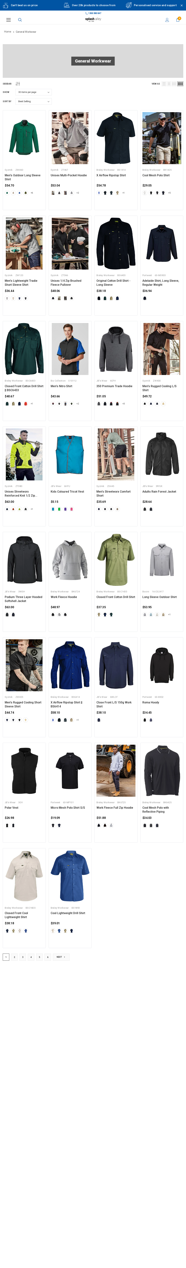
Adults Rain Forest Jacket (159, 491)
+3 (123, 403)
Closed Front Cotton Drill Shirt (115, 597)
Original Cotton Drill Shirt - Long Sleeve (113, 282)
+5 (169, 193)
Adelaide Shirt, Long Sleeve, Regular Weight (160, 282)
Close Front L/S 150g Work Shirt (114, 704)
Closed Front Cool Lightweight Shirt (16, 915)
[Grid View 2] (169, 83)
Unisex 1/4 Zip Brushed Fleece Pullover (66, 282)
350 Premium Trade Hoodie (114, 386)
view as (156, 84)
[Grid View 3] (174, 83)
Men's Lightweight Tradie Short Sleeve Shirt (21, 282)
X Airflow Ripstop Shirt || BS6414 (66, 704)
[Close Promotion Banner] (180, 7)
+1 (123, 193)
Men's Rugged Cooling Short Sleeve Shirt (23, 704)
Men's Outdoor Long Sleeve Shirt (23, 177)
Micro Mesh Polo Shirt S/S (68, 807)
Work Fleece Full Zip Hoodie (114, 807)
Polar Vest (11, 807)
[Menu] (8, 20)
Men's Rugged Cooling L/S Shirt (159, 388)
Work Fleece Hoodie (64, 597)
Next (59, 957)
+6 (32, 193)
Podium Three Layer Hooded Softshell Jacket (23, 599)
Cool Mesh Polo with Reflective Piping (155, 809)
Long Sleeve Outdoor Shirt (159, 597)
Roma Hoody (150, 702)
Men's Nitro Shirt (61, 386)
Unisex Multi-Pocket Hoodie (69, 175)
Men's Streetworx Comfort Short (113, 493)
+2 (77, 193)
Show (6, 92)
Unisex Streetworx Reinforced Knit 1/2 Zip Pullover (20, 494)
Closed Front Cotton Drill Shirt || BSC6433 (24, 388)
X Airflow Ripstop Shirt (111, 175)
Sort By (7, 101)
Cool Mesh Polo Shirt (156, 175)
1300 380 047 (94, 13)
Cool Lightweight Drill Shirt (68, 913)
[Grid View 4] (180, 83)
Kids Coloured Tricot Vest (67, 491)
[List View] (164, 83)
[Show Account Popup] (167, 19)
